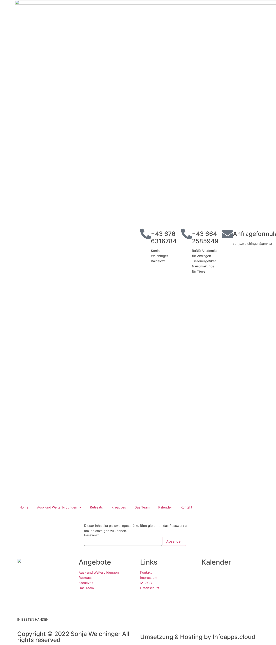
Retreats (96, 507)
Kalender (165, 507)
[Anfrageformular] (227, 234)
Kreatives (118, 507)
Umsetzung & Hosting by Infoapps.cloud (198, 636)
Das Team (142, 507)
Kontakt (186, 507)
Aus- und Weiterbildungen (57, 507)
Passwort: (91, 535)
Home (23, 507)
